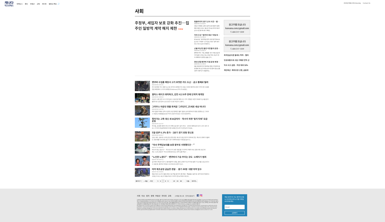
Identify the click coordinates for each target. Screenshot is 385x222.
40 (181, 181)
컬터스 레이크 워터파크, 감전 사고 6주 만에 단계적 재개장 (178, 94)
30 (177, 181)
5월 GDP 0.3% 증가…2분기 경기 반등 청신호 (173, 132)
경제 (152, 195)
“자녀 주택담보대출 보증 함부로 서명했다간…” (173, 144)
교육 (38, 4)
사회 (138, 195)
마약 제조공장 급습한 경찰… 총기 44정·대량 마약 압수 (177, 169)
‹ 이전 (151, 181)
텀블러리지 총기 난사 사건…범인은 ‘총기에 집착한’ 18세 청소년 (218, 21)
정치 (147, 195)
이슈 (143, 195)
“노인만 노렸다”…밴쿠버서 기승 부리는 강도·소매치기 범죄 (179, 156)
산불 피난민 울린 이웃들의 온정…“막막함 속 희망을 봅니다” (217, 48)
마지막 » (194, 181)
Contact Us (366, 3)
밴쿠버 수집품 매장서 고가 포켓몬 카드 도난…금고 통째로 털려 (180, 82)
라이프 (44, 4)
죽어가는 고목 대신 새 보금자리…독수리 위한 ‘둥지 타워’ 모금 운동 (179, 119)
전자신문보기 (189, 196)
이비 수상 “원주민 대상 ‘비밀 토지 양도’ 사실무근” (213, 35)
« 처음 (146, 181)
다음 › (188, 181)
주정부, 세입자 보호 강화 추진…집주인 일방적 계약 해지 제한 (162, 25)
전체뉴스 (20, 4)
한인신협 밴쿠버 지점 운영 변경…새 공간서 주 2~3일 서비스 (217, 61)
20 (174, 181)
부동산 (32, 4)
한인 (26, 4)
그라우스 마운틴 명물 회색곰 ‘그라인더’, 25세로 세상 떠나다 (179, 106)
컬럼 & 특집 (53, 4)
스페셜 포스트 (179, 196)
